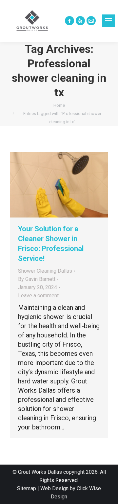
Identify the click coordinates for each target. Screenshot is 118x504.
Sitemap (26, 488)
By (36, 279)
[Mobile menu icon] (108, 20)
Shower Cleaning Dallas (45, 271)
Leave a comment (38, 295)
